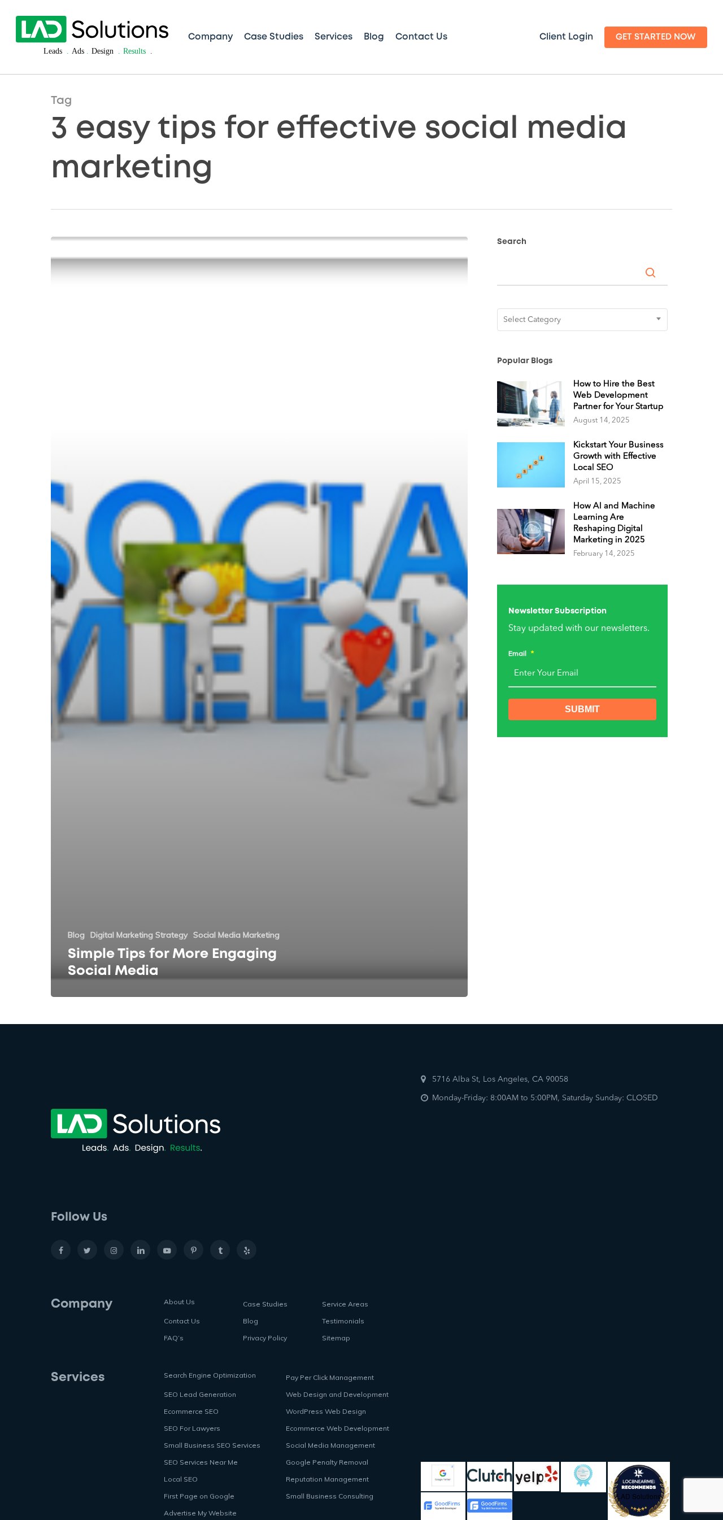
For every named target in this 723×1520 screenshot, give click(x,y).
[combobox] (582, 319)
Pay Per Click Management (330, 1377)
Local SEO (181, 1479)
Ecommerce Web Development (337, 1428)
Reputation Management (327, 1479)
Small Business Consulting (329, 1496)
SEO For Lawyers (192, 1428)
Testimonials (343, 1321)
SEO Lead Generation (200, 1394)
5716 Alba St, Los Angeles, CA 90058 (500, 1079)
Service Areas (345, 1304)
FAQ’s (174, 1338)
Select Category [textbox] (532, 320)
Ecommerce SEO (191, 1411)
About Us (179, 1301)
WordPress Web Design (326, 1411)
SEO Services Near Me (201, 1462)
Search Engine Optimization (210, 1375)
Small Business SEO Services (212, 1445)
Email (521, 653)
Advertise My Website (200, 1513)
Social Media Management (330, 1445)
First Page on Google (199, 1496)
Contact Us (182, 1321)
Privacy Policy (265, 1338)
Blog (76, 935)
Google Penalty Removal (327, 1462)
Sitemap (336, 1338)
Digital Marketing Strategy (139, 935)
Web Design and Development (337, 1394)
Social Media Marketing (236, 935)
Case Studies (265, 1304)
